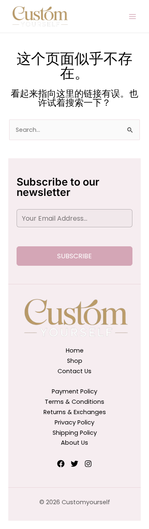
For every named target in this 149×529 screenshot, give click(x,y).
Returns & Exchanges (74, 412)
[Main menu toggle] (132, 16)
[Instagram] (88, 463)
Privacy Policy (74, 422)
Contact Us (74, 371)
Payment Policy (74, 391)
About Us (74, 442)
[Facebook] (61, 463)
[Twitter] (74, 463)
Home (75, 350)
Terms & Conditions (74, 402)
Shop (74, 361)
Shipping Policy (75, 433)
